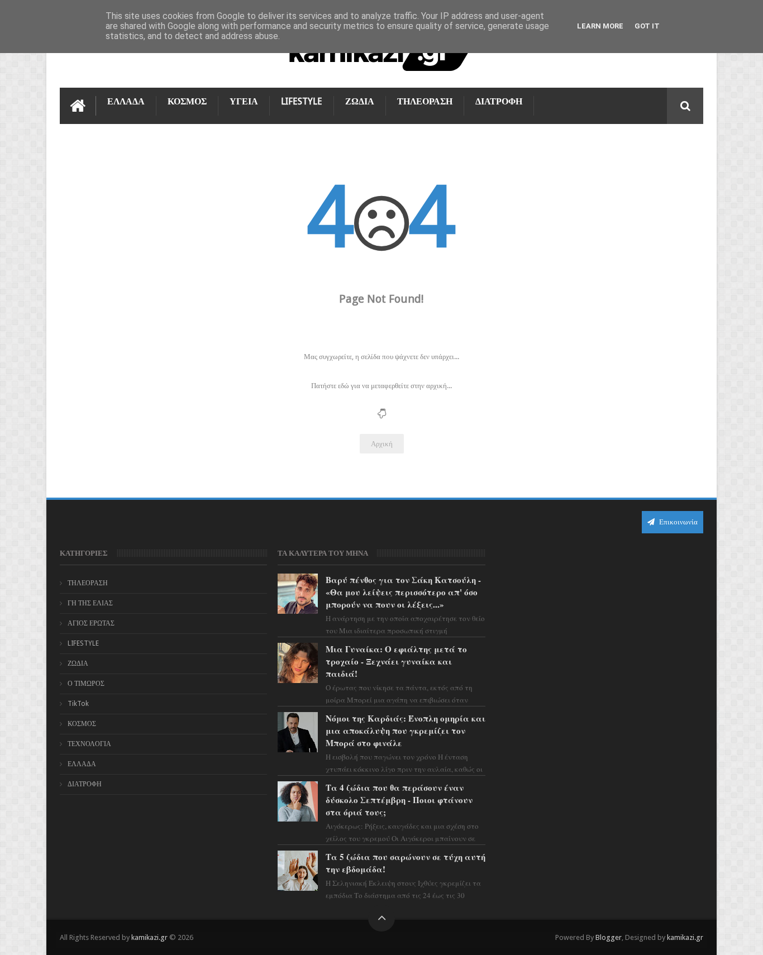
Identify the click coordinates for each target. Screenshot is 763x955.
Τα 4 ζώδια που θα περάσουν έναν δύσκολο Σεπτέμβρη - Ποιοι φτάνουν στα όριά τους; (399, 799)
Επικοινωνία (677, 522)
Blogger (608, 937)
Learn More (600, 26)
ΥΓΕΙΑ (244, 101)
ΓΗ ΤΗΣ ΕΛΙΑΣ (90, 603)
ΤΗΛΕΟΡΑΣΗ (424, 101)
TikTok (78, 704)
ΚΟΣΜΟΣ (187, 101)
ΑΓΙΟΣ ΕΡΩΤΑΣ (91, 623)
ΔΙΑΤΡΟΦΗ (498, 101)
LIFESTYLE (301, 101)
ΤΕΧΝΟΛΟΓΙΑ (89, 744)
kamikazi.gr (149, 937)
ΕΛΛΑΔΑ (126, 101)
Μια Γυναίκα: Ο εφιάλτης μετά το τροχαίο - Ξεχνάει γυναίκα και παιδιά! (396, 661)
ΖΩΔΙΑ (359, 101)
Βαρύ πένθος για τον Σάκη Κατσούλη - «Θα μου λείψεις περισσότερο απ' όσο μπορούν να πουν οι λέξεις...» (403, 592)
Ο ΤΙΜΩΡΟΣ (86, 683)
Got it (647, 26)
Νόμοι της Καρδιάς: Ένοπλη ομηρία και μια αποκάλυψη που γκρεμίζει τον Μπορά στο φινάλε (405, 730)
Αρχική (382, 444)
